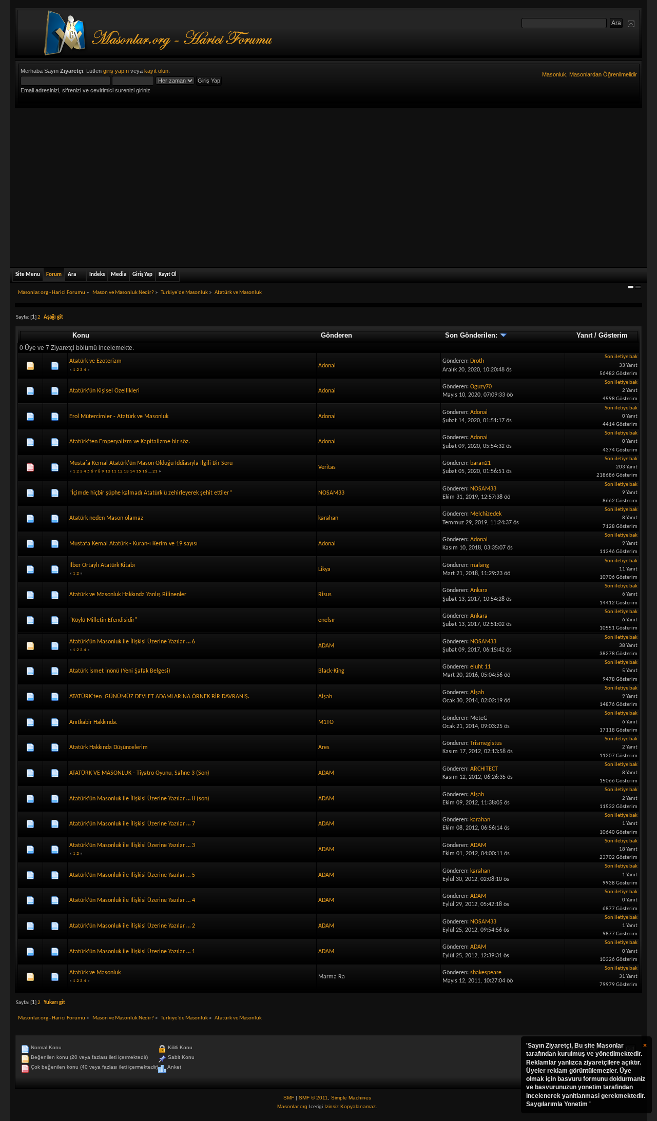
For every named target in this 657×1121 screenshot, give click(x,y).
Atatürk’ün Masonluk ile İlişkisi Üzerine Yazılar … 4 (132, 900)
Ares (324, 747)
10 (107, 471)
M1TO (326, 722)
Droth (477, 361)
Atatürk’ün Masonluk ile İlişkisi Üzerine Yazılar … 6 (132, 642)
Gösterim (613, 335)
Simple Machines (351, 1097)
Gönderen (336, 335)
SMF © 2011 (313, 1097)
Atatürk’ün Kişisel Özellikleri (104, 391)
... (150, 471)
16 (144, 471)
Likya (324, 569)
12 (120, 471)
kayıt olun (156, 71)
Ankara (479, 590)
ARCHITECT (484, 769)
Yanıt (584, 335)
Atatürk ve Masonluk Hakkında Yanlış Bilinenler (127, 595)
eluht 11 (480, 667)
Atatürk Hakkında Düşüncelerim (108, 747)
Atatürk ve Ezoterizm (95, 361)
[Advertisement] (328, 185)
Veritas (327, 467)
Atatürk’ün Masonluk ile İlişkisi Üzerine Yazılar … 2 (132, 926)
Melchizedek (485, 514)
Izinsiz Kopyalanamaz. (350, 1106)
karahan (328, 518)
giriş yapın (116, 71)
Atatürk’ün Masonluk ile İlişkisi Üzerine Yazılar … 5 (132, 875)
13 (126, 471)
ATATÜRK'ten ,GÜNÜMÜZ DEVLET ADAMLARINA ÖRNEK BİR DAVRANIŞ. (159, 697)
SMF (288, 1097)
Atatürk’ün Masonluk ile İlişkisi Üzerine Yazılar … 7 (132, 824)
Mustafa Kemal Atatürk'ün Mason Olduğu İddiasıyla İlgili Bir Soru (151, 463)
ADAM (326, 646)
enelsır (326, 620)
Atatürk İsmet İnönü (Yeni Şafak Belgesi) (119, 671)
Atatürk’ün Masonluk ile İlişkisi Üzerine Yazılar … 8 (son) (139, 799)
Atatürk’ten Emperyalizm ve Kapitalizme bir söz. (129, 442)
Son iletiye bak (621, 357)
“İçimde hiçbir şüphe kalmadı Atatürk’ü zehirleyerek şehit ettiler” (150, 493)
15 (138, 471)
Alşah (325, 697)
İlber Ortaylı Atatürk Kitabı (102, 565)
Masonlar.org (292, 1106)
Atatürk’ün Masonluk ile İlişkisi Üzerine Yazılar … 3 (132, 845)
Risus (325, 595)
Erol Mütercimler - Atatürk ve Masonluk (118, 417)
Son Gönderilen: (472, 335)
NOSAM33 (331, 493)
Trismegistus (486, 743)
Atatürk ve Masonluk (95, 973)
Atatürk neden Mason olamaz (106, 518)
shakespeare (485, 973)
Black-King (331, 671)
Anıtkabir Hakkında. (93, 722)
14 (132, 471)
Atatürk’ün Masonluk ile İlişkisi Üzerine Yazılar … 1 (132, 952)
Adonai (327, 366)
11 (114, 471)
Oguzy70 (481, 387)
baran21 (480, 463)
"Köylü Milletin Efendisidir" (103, 620)
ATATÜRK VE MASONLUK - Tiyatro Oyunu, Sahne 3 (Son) (139, 773)
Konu (80, 335)
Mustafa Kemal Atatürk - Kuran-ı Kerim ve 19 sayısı (133, 544)
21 (155, 471)
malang (479, 565)
